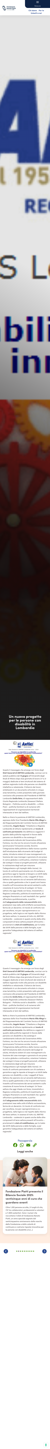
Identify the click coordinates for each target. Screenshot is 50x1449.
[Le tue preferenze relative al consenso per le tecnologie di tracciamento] (46, 1445)
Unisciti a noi (36, 13)
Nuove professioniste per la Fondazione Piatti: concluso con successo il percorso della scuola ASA (25, 1196)
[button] (44, 1251)
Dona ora (38, 6)
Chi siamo (32, 10)
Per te (41, 10)
